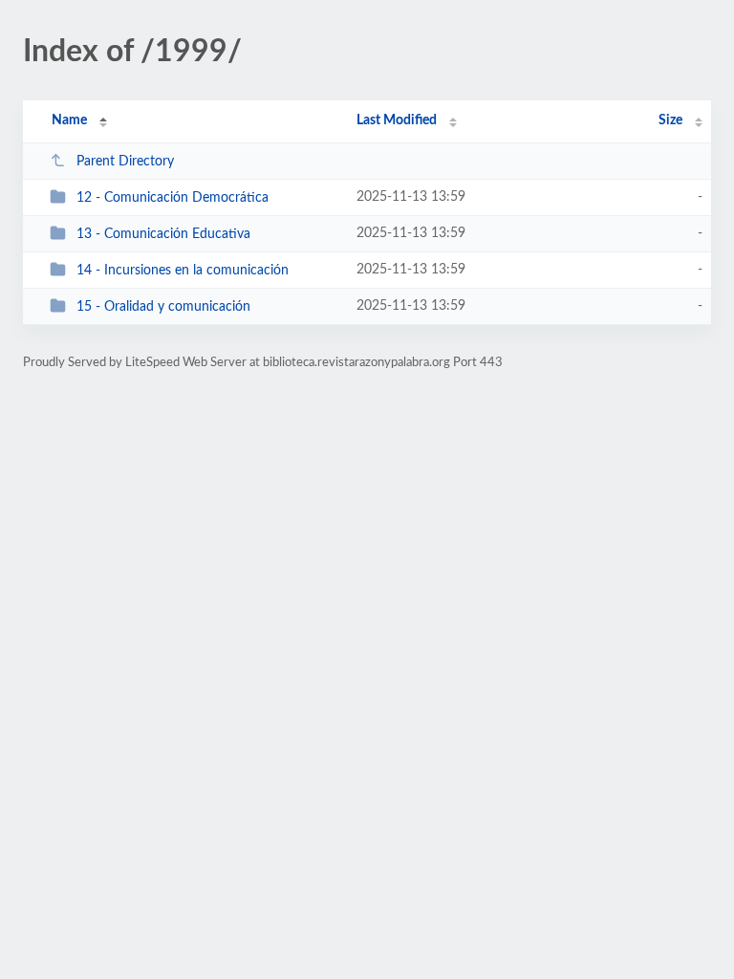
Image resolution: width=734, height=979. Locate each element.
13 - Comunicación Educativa (163, 234)
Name (69, 120)
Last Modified (396, 120)
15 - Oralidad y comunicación (163, 307)
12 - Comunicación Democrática (172, 198)
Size (670, 120)
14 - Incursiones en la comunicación (182, 270)
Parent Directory (125, 161)
